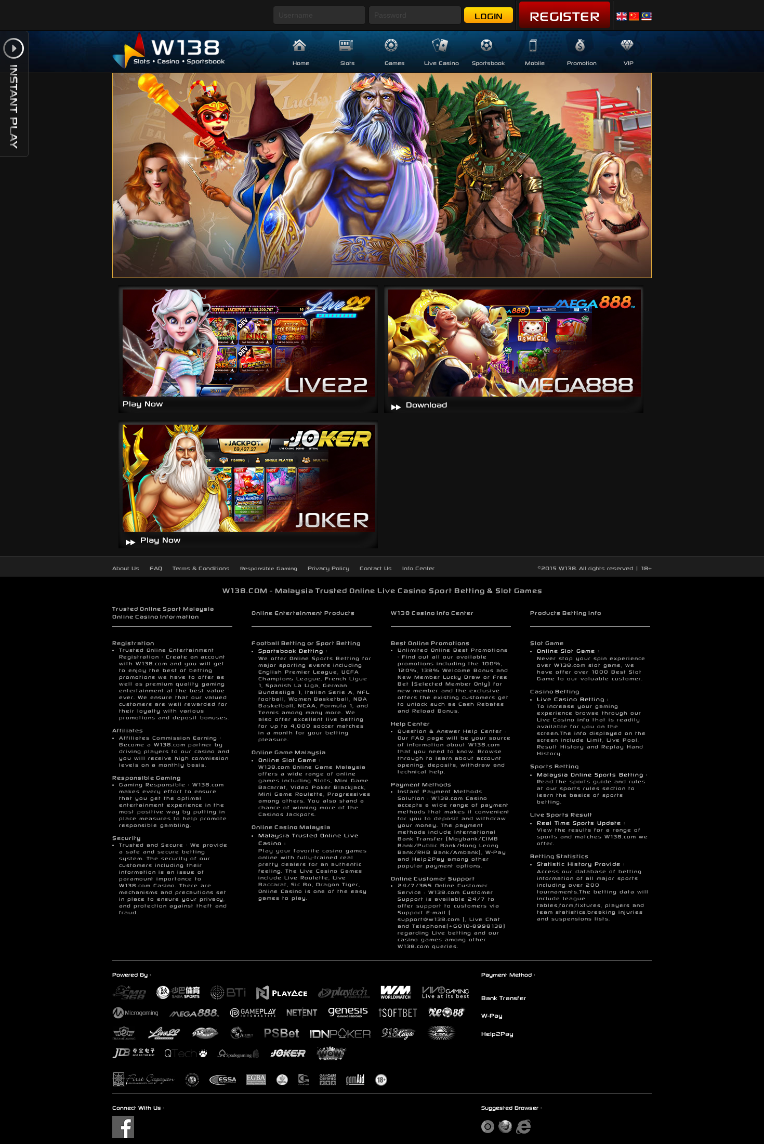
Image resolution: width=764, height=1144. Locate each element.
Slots (347, 62)
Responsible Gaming (268, 567)
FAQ (156, 567)
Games (395, 62)
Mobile (535, 62)
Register (565, 14)
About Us (125, 567)
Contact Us (376, 567)
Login (489, 15)
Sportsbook (488, 62)
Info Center (418, 567)
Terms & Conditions (201, 567)
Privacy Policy (328, 567)
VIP (629, 62)
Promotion (582, 62)
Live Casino (441, 62)
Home (301, 62)
